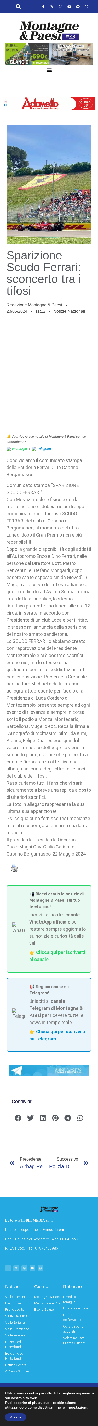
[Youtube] (69, 6)
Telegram (44, 449)
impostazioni (76, 1407)
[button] (18, 6)
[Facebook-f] (43, 6)
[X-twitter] (52, 6)
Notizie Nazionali (69, 311)
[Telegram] (78, 6)
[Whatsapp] (86, 6)
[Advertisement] (49, 377)
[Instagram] (60, 6)
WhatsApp (19, 449)
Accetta (15, 1417)
